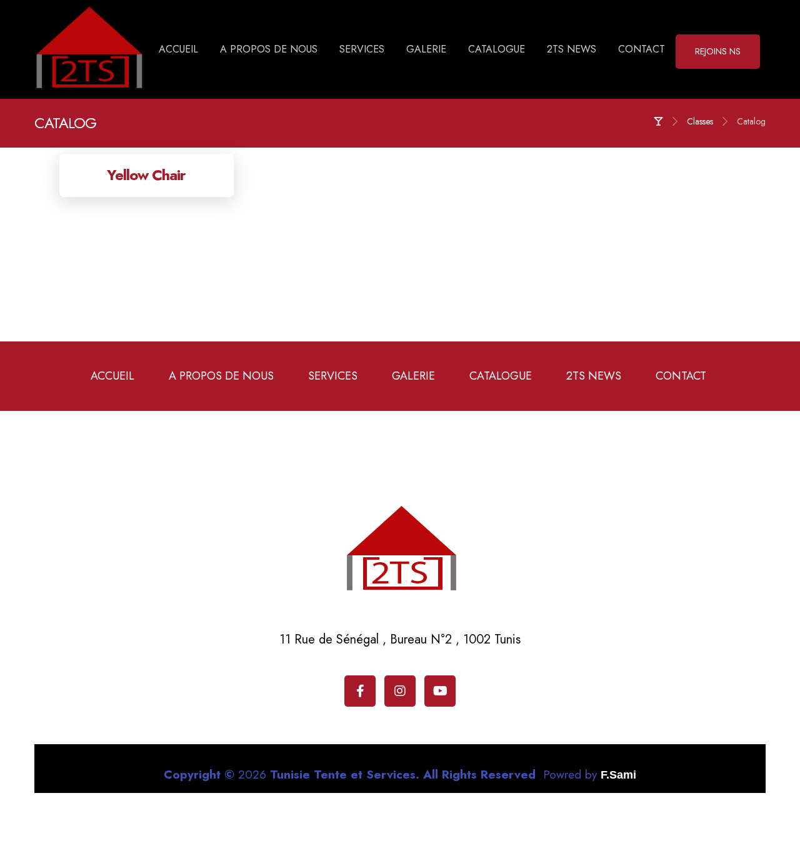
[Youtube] (440, 691)
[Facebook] (360, 691)
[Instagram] (400, 691)
